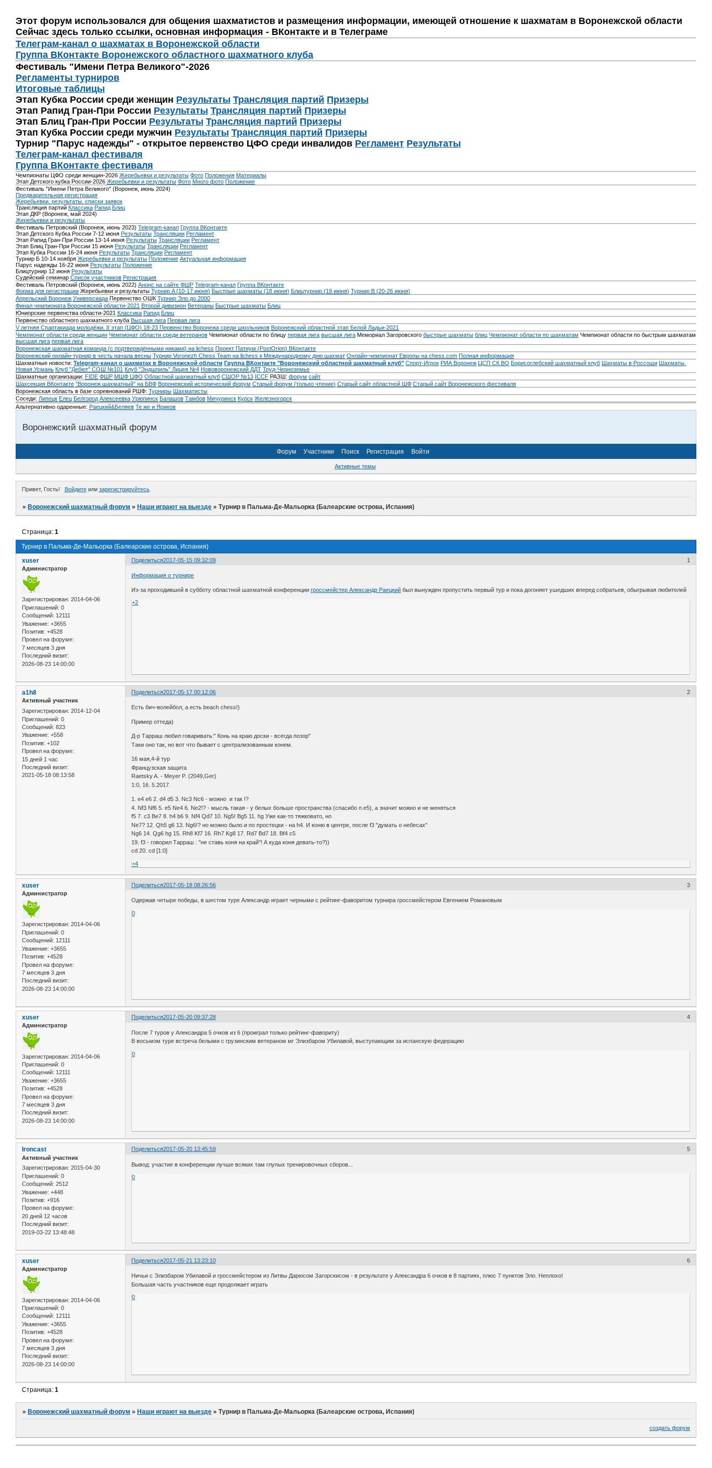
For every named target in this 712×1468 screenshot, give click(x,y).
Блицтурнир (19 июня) (320, 291)
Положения (220, 175)
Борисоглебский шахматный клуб (555, 363)
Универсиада (90, 298)
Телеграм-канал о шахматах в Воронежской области (138, 44)
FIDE (91, 376)
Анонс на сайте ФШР (165, 285)
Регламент (379, 143)
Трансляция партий (278, 99)
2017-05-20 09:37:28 (189, 1017)
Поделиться (147, 560)
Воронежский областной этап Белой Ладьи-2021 (335, 327)
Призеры (348, 99)
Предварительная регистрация (56, 195)
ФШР (106, 376)
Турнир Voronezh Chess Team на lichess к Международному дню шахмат (249, 356)
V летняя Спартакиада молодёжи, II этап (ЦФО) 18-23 (87, 327)
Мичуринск (221, 398)
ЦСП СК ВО (493, 363)
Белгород (85, 398)
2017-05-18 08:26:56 (189, 885)
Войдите (76, 489)
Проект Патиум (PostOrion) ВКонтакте (265, 348)
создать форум (669, 1428)
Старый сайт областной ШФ (374, 384)
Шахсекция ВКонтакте (45, 384)
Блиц (118, 207)
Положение (240, 181)
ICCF (261, 376)
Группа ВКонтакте (203, 227)
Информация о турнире (162, 575)
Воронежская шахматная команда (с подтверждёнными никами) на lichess (115, 348)
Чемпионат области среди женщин (61, 335)
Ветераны (201, 305)
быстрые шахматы (448, 335)
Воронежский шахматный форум (79, 507)
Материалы (251, 175)
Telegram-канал (158, 227)
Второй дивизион (163, 305)
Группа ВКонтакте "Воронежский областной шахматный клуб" (314, 363)
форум (298, 376)
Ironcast (34, 1149)
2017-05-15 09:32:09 (189, 560)
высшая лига (338, 335)
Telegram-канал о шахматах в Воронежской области (148, 363)
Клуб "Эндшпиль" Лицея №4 (162, 369)
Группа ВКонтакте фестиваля (84, 165)
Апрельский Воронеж (43, 298)
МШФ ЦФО (128, 376)
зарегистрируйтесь (124, 489)
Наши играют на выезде (174, 507)
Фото (196, 175)
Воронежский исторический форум (204, 384)
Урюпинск (145, 398)
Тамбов (195, 398)
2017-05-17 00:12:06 (189, 692)
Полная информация (486, 356)
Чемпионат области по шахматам (534, 335)
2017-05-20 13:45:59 (189, 1149)
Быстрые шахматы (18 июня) (250, 291)
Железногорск (273, 398)
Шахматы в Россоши (629, 363)
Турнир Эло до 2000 (183, 298)
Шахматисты (190, 391)
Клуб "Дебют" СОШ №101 (89, 369)
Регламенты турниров (67, 77)
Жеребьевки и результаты (154, 175)
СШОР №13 (237, 376)
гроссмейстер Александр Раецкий (356, 590)
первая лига (304, 335)
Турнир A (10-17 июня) (180, 291)
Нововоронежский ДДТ (231, 369)
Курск (245, 398)
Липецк (48, 398)
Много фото (208, 181)
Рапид (102, 207)
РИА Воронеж (458, 363)
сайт (315, 376)
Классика (80, 207)
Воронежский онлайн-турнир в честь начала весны (83, 356)
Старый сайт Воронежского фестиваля (464, 384)
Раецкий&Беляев (111, 407)
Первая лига (183, 320)
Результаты (203, 99)
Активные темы (355, 466)
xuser (30, 560)
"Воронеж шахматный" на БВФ (116, 384)
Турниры (160, 391)
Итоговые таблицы (60, 88)
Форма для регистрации (47, 291)
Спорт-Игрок (422, 363)
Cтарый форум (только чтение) (294, 384)
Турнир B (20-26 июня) (380, 291)
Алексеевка (115, 398)
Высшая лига (148, 320)
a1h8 (29, 692)
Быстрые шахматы (240, 305)
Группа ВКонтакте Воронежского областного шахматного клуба (164, 55)
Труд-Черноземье (286, 369)
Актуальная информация (213, 259)
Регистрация (139, 277)
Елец (65, 398)
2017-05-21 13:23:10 (189, 1260)
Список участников (95, 277)
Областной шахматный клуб (182, 376)
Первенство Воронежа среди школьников (214, 327)
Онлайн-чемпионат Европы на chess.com (402, 356)
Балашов (171, 398)
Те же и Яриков (156, 407)
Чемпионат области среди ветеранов (158, 335)
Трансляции (169, 233)
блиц (481, 335)
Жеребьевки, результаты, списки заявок (69, 201)
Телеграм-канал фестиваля (79, 154)
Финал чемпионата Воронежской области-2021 (78, 305)
